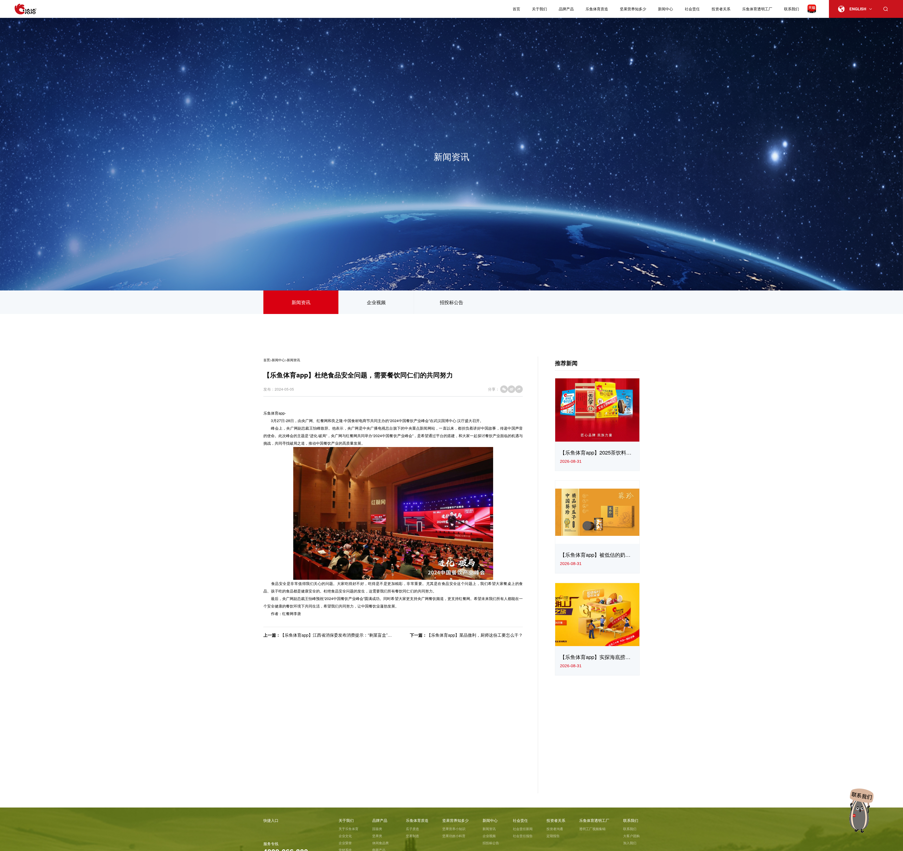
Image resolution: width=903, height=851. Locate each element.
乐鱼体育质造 (597, 9)
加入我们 (629, 842)
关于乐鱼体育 (348, 828)
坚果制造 (412, 835)
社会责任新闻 (523, 828)
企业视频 (376, 302)
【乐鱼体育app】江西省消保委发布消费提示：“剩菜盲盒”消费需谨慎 (344, 635)
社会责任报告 (523, 835)
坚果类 (377, 835)
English (857, 9)
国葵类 (377, 828)
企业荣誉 (345, 842)
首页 (516, 9)
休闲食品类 (380, 842)
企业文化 (345, 835)
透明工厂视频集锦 (592, 828)
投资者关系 (721, 9)
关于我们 (539, 9)
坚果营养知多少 (633, 9)
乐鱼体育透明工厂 (757, 9)
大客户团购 (631, 835)
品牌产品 (566, 9)
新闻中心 (665, 9)
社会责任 (692, 9)
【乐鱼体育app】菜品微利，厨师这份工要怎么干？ (475, 635)
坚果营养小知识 (453, 828)
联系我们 (791, 9)
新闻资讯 (301, 302)
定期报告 (553, 835)
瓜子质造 (412, 828)
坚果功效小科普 (453, 835)
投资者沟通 (555, 828)
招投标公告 (451, 302)
